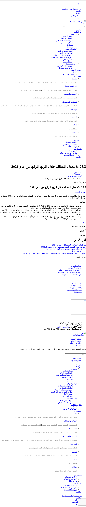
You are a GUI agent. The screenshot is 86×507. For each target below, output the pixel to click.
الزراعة (74, 117)
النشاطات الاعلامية (70, 74)
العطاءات (78, 13)
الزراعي (63, 136)
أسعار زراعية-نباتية (53, 121)
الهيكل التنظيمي (67, 43)
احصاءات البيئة (73, 129)
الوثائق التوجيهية (71, 49)
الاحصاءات (78, 76)
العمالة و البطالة (72, 113)
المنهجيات (78, 140)
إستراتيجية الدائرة (66, 53)
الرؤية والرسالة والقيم (64, 40)
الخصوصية (78, 292)
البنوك (48, 90)
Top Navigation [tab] (76, 360)
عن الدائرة (78, 32)
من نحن (74, 34)
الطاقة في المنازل (43, 82)
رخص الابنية (24, 90)
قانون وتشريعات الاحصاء (63, 55)
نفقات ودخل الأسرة (63, 82)
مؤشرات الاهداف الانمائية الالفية (70, 272)
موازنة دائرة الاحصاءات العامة (62, 57)
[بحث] (64, 26)
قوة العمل (73, 109)
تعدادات (74, 132)
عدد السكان (73, 105)
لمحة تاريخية (68, 36)
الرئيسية (78, 30)
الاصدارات (78, 149)
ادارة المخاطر (70, 64)
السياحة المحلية (32, 82)
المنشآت (57, 136)
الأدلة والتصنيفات (70, 142)
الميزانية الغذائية (42, 121)
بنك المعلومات (76, 266)
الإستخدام (56, 113)
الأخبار (74, 72)
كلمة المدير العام (66, 38)
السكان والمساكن (72, 136)
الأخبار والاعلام (76, 70)
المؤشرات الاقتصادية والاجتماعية (70, 270)
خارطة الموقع (76, 341)
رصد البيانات (68, 62)
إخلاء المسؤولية (76, 287)
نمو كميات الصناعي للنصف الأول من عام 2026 (69, 245)
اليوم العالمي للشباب (78, 251)
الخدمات (60, 90)
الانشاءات (54, 90)
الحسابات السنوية (72, 98)
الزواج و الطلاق (64, 105)
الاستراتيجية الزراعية (31, 121)
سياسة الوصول (76, 285)
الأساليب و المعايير (70, 144)
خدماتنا (70, 47)
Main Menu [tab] (77, 358)
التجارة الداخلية (73, 90)
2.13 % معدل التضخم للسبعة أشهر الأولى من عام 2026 (66, 249)
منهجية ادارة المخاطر (65, 66)
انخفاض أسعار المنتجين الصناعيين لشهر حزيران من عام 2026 (63, 247)
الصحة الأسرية (15, 105)
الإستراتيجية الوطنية (65, 51)
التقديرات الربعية (60, 98)
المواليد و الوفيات (54, 105)
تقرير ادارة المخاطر (65, 68)
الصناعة (65, 90)
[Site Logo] (77, 21)
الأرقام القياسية (37, 98)
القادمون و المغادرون (20, 82)
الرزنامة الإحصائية (70, 155)
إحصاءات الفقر (5, 105)
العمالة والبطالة (80, 192)
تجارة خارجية (73, 82)
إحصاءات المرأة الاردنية (41, 105)
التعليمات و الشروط (74, 290)
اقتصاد (74, 79)
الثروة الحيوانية (73, 121)
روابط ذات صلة (76, 343)
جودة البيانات (72, 147)
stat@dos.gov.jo (63, 327)
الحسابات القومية (70, 94)
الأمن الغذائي (52, 82)
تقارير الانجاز (68, 59)
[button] (84, 24)
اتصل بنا (79, 18)
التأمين (44, 90)
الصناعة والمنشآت (70, 86)
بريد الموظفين (76, 15)
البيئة (75, 125)
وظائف (79, 11)
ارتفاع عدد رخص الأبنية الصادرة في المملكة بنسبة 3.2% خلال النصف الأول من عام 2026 (54, 253)
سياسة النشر (77, 283)
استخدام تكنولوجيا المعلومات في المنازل (40, 113)
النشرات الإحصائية (70, 151)
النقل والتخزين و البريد (34, 90)
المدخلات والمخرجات (49, 98)
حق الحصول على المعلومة (72, 9)
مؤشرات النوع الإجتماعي (27, 105)
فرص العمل (63, 113)
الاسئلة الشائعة (76, 339)
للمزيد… (83, 223)
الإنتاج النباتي (63, 121)
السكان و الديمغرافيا (69, 102)
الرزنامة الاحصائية (75, 268)
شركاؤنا (70, 45)
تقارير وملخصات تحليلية (68, 153)
